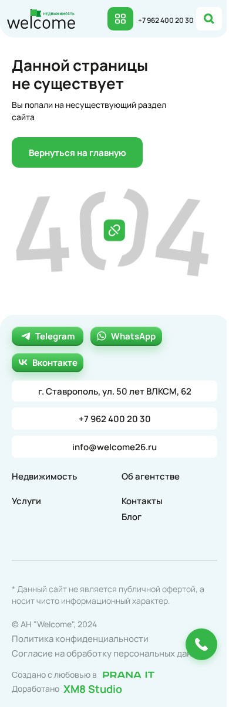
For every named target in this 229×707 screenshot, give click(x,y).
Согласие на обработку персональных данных (110, 653)
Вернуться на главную (77, 153)
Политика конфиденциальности (80, 638)
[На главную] (41, 18)
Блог (132, 516)
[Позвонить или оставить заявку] (201, 644)
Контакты (142, 501)
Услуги (26, 501)
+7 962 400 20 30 (166, 20)
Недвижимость (44, 476)
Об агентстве (151, 476)
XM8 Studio (92, 688)
